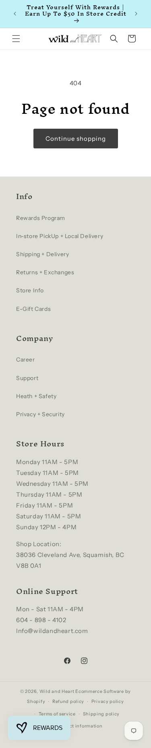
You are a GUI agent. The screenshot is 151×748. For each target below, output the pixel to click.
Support (27, 378)
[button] (16, 38)
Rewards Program (40, 218)
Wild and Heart (56, 691)
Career (25, 359)
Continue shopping (76, 138)
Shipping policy (101, 714)
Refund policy (68, 701)
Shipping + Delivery (42, 254)
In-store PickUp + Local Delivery (59, 236)
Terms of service (57, 714)
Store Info (30, 290)
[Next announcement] (136, 14)
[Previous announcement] (15, 14)
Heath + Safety (36, 396)
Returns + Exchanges (45, 272)
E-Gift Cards (33, 308)
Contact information (79, 726)
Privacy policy (107, 701)
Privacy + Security (40, 414)
